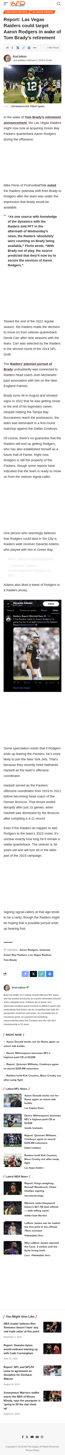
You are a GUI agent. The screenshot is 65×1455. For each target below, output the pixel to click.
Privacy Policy (32, 1450)
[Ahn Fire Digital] (17, 4)
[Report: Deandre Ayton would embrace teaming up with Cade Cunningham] (52, 1348)
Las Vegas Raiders (42, 12)
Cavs (27, 1255)
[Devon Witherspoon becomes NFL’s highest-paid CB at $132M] (13, 1120)
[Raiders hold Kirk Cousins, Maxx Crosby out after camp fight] (13, 1160)
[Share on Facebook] (12, 48)
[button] (7, 4)
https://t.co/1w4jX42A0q (35, 559)
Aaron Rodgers (29, 949)
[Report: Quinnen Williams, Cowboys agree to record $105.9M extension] (13, 1140)
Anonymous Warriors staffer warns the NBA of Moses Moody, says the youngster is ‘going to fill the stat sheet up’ (22, 1400)
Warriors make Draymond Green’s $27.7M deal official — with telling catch (41, 1207)
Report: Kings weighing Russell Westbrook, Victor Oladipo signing (40, 1187)
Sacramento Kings (34, 1196)
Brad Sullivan (20, 56)
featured (45, 949)
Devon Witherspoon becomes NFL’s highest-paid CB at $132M (42, 1119)
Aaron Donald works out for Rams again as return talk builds (41, 1099)
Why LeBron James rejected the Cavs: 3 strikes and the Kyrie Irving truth (41, 1246)
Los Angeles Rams (34, 1108)
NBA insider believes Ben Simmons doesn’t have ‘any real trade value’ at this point (21, 1327)
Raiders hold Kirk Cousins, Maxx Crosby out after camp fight (41, 1159)
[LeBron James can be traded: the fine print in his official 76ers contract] (13, 1228)
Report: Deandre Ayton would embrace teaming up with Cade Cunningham (21, 1349)
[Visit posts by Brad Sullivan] (7, 58)
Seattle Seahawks (33, 1128)
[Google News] (37, 1437)
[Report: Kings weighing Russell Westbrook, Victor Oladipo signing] (13, 1188)
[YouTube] (32, 1437)
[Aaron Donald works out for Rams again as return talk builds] (13, 1100)
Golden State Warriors (35, 1215)
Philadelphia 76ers (33, 1235)
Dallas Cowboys (32, 1148)
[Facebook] (22, 1437)
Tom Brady (10, 959)
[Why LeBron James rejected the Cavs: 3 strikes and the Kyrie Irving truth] (13, 1248)
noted (51, 185)
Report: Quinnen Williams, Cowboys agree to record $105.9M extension (40, 1139)
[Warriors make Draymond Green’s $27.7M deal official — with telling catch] (13, 1208)
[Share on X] (17, 48)
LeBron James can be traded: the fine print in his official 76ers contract (42, 1227)
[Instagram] (42, 1437)
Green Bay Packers (16, 12)
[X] (27, 1437)
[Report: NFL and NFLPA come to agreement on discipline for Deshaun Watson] (52, 1370)
